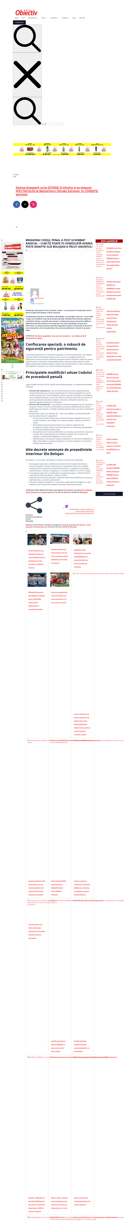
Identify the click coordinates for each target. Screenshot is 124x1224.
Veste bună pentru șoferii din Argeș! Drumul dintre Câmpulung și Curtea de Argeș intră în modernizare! (113, 321)
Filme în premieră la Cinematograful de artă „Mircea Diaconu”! (82, 1201)
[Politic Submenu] (47, 17)
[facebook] (16, 204)
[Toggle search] (27, 38)
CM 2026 (82, 18)
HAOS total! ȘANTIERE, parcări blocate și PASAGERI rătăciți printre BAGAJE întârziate (58, 888)
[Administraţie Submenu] (38, 17)
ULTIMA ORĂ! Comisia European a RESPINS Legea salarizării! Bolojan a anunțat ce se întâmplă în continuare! (113, 416)
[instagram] (33, 204)
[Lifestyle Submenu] (69, 17)
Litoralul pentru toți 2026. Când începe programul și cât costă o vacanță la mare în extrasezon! (36, 931)
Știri (23, 18)
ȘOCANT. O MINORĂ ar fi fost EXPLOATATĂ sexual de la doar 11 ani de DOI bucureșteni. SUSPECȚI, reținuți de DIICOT (36, 1204)
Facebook (69, 490)
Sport (74, 18)
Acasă (16, 18)
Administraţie (32, 18)
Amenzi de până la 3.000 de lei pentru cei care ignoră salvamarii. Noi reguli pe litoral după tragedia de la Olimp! (36, 888)
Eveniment (53, 18)
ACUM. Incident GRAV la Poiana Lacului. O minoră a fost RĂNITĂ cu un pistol (113, 446)
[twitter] (25, 204)
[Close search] (27, 75)
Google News (46, 492)
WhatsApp (84, 492)
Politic (43, 18)
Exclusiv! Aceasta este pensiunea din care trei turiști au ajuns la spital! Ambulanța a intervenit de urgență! (59, 556)
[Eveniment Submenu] (58, 17)
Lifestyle (64, 18)
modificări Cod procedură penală (82, 513)
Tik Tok (58, 492)
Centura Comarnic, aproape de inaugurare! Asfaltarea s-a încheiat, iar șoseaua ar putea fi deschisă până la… (82, 888)
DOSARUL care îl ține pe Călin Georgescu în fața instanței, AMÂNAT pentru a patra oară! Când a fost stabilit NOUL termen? (113, 258)
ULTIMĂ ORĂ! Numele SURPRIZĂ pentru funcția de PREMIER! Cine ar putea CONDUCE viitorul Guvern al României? (113, 475)
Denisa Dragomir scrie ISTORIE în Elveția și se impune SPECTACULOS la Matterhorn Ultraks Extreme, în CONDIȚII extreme (57, 191)
